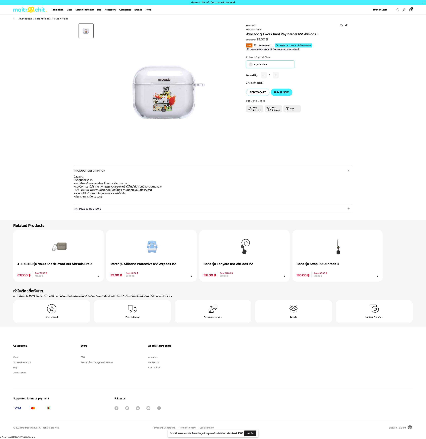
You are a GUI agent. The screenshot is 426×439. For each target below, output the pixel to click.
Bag (99, 9)
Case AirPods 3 (43, 18)
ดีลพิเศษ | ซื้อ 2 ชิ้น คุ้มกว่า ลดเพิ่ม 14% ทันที (213, 2)
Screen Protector (85, 9)
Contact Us (153, 362)
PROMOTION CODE (255, 101)
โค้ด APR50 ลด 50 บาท (263, 45)
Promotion (58, 9)
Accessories (19, 372)
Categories (125, 9)
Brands (138, 9)
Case (69, 9)
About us (153, 357)
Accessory (110, 9)
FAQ (83, 357)
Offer (249, 45)
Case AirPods (61, 18)
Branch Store (380, 9)
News (148, 9)
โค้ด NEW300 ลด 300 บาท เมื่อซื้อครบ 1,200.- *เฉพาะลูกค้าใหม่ (273, 49)
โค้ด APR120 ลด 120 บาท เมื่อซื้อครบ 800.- (293, 45)
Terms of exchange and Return (97, 362)
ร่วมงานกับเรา (154, 367)
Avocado (251, 25)
